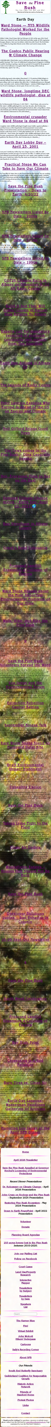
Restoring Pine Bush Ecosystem (22, 1202)
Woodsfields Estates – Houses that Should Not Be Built (25, 871)
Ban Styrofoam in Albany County (25, 526)
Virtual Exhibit (25, 1331)
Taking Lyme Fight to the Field (25, 825)
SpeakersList (25, 1305)
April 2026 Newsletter (26, 1160)
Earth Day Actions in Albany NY (25, 365)
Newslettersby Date (25, 1297)
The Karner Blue (25, 1320)
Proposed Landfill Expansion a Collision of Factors (25, 569)
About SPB (26, 1357)
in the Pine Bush (33, 1242)
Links (26, 1405)
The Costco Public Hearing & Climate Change (25, 53)
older (25, 1146)
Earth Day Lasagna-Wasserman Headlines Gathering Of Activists (25, 1104)
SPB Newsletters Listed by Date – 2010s (25, 238)
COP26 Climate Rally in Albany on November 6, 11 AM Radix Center (25, 284)
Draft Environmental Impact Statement (25, 767)
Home (25, 1152)
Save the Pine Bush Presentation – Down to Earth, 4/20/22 (25, 190)
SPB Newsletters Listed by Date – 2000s (25, 214)
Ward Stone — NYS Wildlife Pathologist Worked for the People (25, 29)
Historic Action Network (25, 1385)
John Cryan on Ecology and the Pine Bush (26, 1194)
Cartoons (26, 1344)
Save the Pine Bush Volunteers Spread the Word (25, 663)
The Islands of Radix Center (25, 385)
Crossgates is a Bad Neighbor (25, 1062)
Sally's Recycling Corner (25, 1349)
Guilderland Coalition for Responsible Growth (26, 1377)
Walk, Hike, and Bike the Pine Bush (25, 623)
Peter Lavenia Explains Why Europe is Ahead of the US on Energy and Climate (25, 407)
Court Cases (25, 1266)
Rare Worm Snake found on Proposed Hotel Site (25, 745)
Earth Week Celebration (25, 999)
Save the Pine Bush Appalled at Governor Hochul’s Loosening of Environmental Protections (25, 1170)
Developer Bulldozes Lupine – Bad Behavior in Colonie (25, 917)
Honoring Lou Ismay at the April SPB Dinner (25, 1130)
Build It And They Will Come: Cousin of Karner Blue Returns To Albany (25, 310)
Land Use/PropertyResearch (25, 1273)
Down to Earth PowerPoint (18, 1210)
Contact (25, 1413)
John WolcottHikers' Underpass (26, 1338)
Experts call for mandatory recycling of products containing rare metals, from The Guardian (25, 337)
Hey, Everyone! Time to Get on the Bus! (25, 478)
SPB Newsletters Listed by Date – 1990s (25, 260)
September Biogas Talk (25, 725)
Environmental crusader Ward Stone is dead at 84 (25, 119)
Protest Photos (26, 1400)
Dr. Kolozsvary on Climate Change (22, 1186)
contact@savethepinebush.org (36, 1422)
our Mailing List (28, 1253)
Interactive (25, 1280)
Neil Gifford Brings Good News (25, 431)
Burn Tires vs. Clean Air (25, 1083)
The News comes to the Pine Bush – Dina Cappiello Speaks (25, 454)
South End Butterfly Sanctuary (26, 1370)
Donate (26, 1227)
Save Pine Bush (30, 5)
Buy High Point (25, 1042)
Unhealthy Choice (25, 787)
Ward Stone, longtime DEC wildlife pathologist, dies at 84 (25, 95)
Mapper (25, 1282)
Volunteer (25, 1221)
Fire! (25, 1325)
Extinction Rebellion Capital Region (25, 705)
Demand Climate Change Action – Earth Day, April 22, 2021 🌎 (25, 502)
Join (16, 1253)
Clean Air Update (25, 847)
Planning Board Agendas (26, 1234)
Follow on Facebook (25, 1258)
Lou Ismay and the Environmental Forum (25, 685)
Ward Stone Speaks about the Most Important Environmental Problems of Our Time (25, 597)
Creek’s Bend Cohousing (25, 548)
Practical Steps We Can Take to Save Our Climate (25, 166)
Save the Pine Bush (25, 805)
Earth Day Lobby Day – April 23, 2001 (25, 144)
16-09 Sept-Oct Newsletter (25, 939)
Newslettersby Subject (25, 1289)
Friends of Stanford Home (25, 1393)
